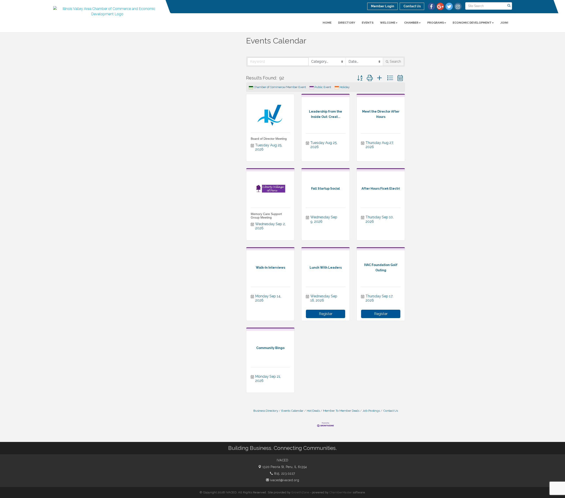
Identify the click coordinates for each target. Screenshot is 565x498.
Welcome (387, 22)
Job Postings (371, 410)
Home (327, 22)
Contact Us (390, 410)
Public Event (323, 87)
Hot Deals (313, 410)
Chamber (411, 22)
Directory (346, 22)
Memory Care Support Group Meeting (266, 215)
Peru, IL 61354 (284, 467)
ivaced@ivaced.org (284, 480)
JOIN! (504, 22)
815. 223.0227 (284, 473)
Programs (435, 22)
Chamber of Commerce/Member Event (280, 87)
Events (367, 22)
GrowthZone (300, 492)
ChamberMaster (340, 492)
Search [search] (395, 61)
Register (325, 314)
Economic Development (472, 22)
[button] (360, 78)
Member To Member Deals (341, 410)
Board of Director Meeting (269, 138)
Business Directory (265, 410)
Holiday (345, 87)
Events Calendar (292, 410)
